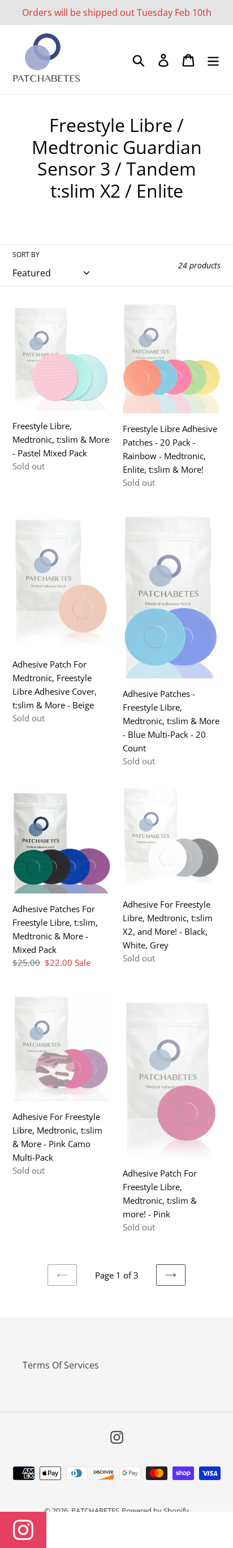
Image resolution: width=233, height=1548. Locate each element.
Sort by (26, 254)
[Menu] (213, 59)
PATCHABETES (95, 1511)
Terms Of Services (61, 1365)
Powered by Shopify (155, 1511)
